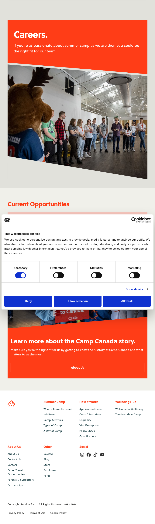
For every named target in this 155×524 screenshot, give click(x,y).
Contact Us (14, 459)
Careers (12, 465)
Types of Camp (52, 425)
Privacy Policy (16, 513)
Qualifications (87, 436)
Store (46, 465)
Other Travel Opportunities (16, 472)
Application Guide (90, 409)
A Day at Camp (52, 431)
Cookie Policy (58, 513)
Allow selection (77, 301)
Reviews (48, 454)
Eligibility (85, 420)
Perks (46, 476)
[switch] (58, 275)
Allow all (127, 301)
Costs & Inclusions (90, 414)
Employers (49, 470)
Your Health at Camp (128, 414)
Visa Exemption (88, 425)
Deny (28, 301)
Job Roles (49, 414)
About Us (77, 367)
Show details (134, 289)
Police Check (87, 431)
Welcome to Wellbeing (129, 409)
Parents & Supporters (21, 480)
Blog (46, 459)
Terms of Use (37, 513)
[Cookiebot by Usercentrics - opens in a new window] (134, 220)
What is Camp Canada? (57, 409)
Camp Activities (53, 420)
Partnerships (15, 485)
